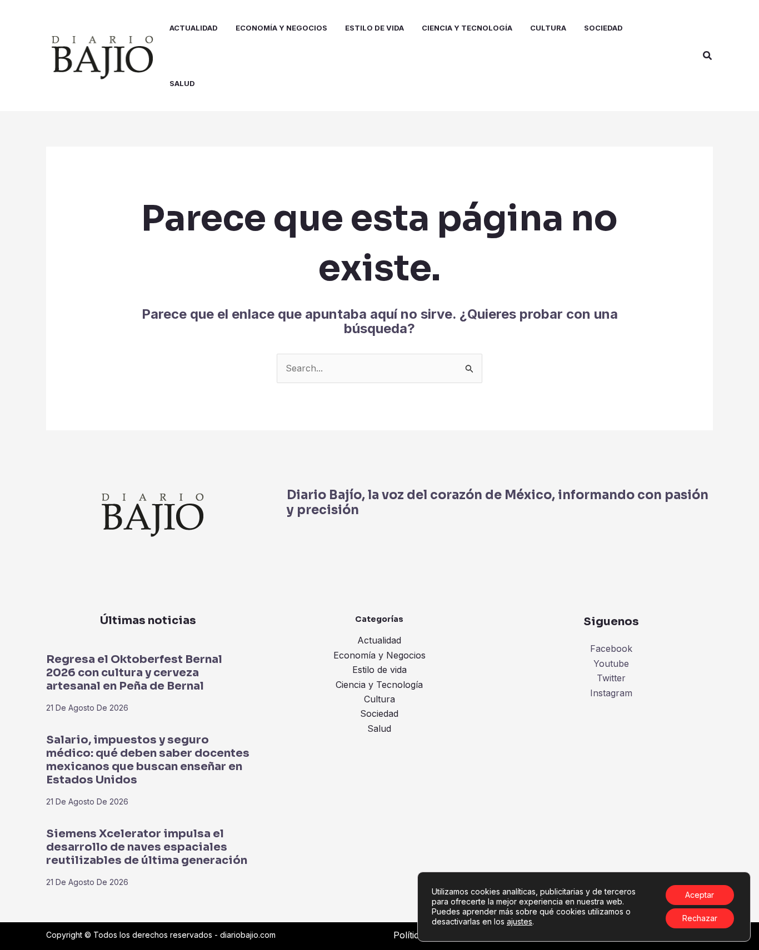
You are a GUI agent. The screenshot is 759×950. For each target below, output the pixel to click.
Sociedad (379, 713)
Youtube (611, 663)
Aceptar (699, 894)
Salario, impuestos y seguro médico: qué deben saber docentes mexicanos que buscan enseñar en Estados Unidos (147, 760)
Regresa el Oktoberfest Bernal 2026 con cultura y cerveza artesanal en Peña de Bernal (134, 672)
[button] (708, 56)
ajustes (519, 921)
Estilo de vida (379, 669)
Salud (379, 728)
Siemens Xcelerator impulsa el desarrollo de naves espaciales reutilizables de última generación (146, 847)
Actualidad (379, 640)
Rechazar (699, 918)
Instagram (611, 692)
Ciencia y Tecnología (379, 684)
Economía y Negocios (379, 655)
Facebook (611, 648)
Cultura (379, 699)
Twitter (611, 677)
